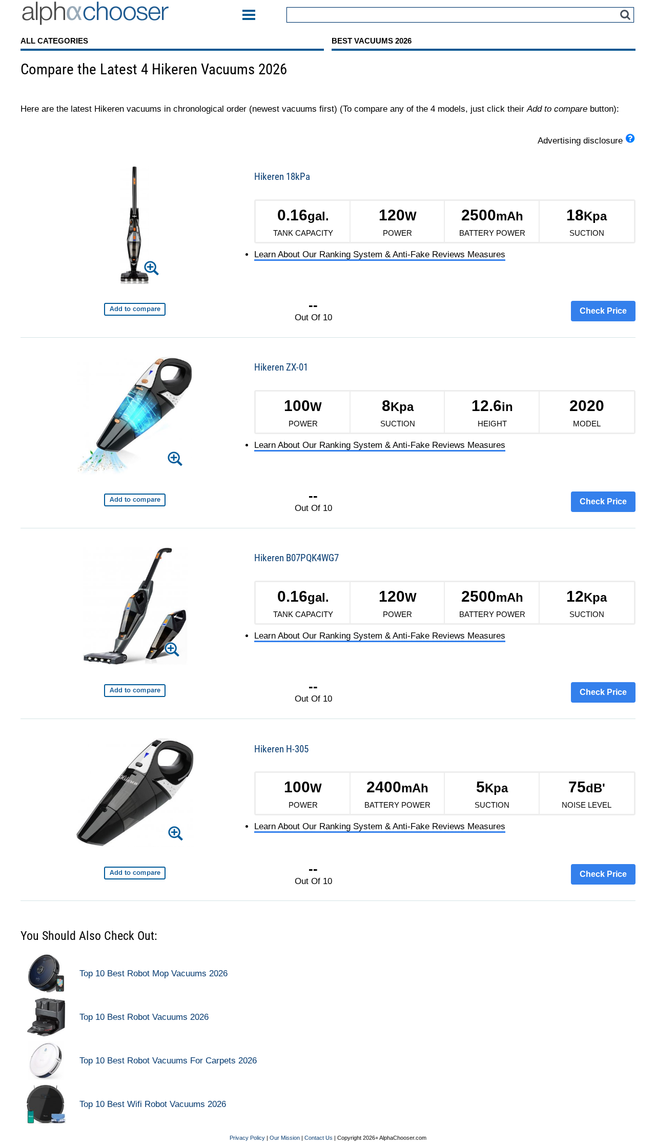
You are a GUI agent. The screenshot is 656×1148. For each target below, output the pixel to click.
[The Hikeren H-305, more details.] (135, 794)
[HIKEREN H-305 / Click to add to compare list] (135, 873)
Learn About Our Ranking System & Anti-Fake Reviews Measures (379, 254)
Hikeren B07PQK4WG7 (296, 558)
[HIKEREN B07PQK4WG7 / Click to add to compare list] (135, 690)
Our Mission (285, 1138)
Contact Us (318, 1138)
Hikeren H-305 (281, 749)
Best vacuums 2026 (372, 40)
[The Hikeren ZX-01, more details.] (135, 417)
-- (313, 305)
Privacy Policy (247, 1138)
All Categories (54, 40)
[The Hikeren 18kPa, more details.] (134, 227)
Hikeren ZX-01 (281, 367)
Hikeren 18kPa (282, 176)
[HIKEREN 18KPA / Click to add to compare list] (135, 309)
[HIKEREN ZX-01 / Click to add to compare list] (135, 500)
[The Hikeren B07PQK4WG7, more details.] (135, 608)
